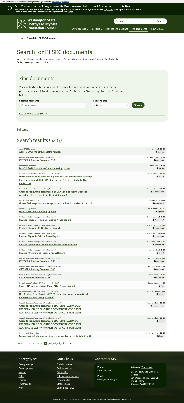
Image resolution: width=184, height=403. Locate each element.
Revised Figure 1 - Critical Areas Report (39, 236)
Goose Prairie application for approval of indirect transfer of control (55, 203)
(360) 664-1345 (104, 370)
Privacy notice (63, 379)
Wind (21, 387)
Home (20, 38)
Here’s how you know (60, 2)
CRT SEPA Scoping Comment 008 (37, 269)
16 (62, 343)
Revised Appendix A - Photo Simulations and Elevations (48, 244)
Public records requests (68, 376)
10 (38, 343)
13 (50, 343)
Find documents (139, 28)
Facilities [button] (95, 28)
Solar (21, 376)
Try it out (108, 9)
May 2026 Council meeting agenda (37, 211)
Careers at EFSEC (65, 387)
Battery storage (26, 364)
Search (160, 21)
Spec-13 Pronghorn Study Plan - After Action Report (47, 285)
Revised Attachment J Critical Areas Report (42, 252)
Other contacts (63, 383)
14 (54, 343)
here (70, 11)
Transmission (25, 383)
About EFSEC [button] (157, 28)
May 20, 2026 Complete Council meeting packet (44, 168)
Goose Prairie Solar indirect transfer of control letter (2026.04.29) (55, 336)
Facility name (100, 101)
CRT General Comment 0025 (34, 277)
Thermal (23, 379)
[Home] (40, 24)
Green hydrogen (26, 368)
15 (58, 343)
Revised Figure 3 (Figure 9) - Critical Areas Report (45, 219)
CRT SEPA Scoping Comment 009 (37, 261)
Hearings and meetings (116, 28)
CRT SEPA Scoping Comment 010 (37, 160)
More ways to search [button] (32, 113)
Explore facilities (64, 368)
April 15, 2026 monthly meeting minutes (40, 151)
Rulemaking (62, 372)
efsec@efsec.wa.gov (107, 379)
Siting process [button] (79, 28)
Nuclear (22, 372)
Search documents (29, 101)
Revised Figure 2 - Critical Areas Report (39, 228)
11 (42, 343)
